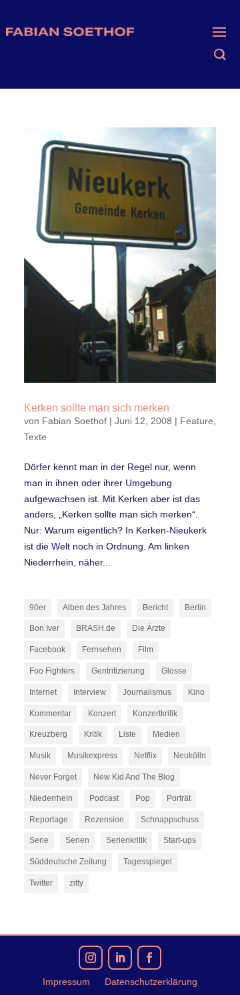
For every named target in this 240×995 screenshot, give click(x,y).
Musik (40, 755)
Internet (43, 692)
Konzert (102, 713)
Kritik (93, 734)
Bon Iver (44, 628)
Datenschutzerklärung (151, 982)
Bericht (155, 607)
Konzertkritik (155, 713)
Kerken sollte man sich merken (96, 407)
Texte (35, 436)
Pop (142, 798)
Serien (77, 840)
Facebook (47, 649)
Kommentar (50, 713)
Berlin (195, 607)
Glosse (174, 671)
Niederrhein (51, 798)
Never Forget (53, 777)
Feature (196, 420)
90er (37, 607)
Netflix (145, 755)
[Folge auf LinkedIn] (120, 958)
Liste (127, 734)
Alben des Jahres (94, 607)
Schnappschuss (170, 819)
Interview (89, 692)
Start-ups (179, 840)
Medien (166, 734)
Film (145, 649)
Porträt (179, 798)
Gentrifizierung (118, 671)
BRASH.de (95, 628)
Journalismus (147, 692)
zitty (76, 883)
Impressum (66, 982)
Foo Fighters (52, 671)
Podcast (104, 798)
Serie (39, 840)
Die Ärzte (148, 628)
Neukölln (189, 755)
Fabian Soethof (74, 420)
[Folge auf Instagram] (91, 958)
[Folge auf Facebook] (149, 958)
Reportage (48, 819)
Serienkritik (126, 840)
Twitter (41, 883)
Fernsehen (101, 649)
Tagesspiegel (147, 861)
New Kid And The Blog (134, 777)
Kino (196, 692)
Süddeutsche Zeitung (68, 861)
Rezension (104, 819)
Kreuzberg (48, 734)
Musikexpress (92, 755)
